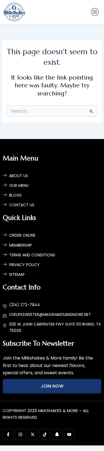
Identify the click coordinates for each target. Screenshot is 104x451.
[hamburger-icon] (95, 12)
